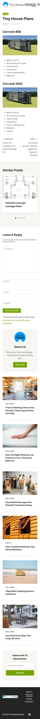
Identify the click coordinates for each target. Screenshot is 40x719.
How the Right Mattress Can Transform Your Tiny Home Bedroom (19, 458)
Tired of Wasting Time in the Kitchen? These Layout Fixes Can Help (19, 411)
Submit (20, 673)
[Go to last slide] (6, 195)
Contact (29, 702)
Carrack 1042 (12, 84)
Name (7, 281)
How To (8, 543)
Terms (29, 699)
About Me (20, 365)
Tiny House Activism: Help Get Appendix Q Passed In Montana (29, 147)
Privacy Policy (29, 695)
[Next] (34, 195)
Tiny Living (9, 404)
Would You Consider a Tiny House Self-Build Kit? (10, 146)
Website (7, 303)
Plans (5, 14)
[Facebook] (29, 714)
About (29, 692)
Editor (6, 24)
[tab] (15, 218)
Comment (8, 249)
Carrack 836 (12, 32)
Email (7, 292)
